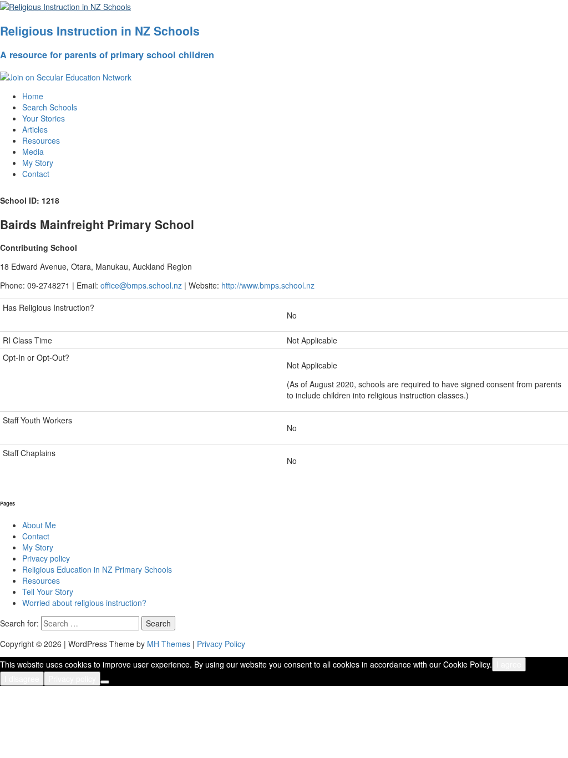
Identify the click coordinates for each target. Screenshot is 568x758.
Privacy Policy (221, 643)
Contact (35, 173)
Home (32, 96)
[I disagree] (104, 682)
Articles (35, 129)
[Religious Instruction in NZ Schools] (65, 5)
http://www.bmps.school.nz (268, 285)
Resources (41, 140)
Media (33, 151)
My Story (37, 162)
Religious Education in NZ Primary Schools (97, 569)
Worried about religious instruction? (84, 602)
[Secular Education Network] (65, 76)
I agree (508, 664)
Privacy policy (46, 558)
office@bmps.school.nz (141, 285)
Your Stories (43, 118)
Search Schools (49, 107)
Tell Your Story (47, 591)
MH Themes (168, 643)
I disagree (21, 678)
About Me (39, 524)
